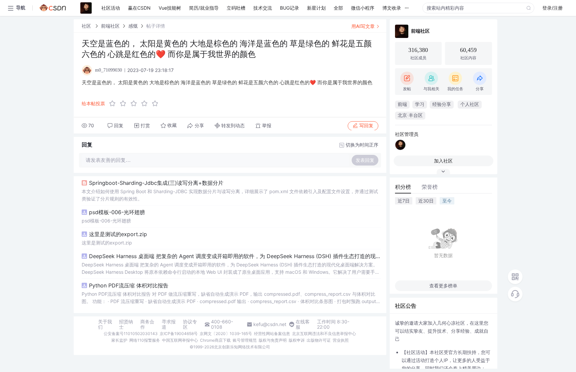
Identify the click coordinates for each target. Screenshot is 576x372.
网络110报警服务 (144, 340)
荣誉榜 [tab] (430, 187)
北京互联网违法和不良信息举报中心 (324, 333)
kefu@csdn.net (269, 324)
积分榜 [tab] (403, 187)
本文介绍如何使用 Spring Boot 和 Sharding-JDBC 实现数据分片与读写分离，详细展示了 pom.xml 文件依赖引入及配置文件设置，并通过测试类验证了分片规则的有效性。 (230, 194)
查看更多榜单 (443, 285)
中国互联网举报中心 (180, 340)
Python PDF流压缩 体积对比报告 (128, 285)
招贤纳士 (126, 324)
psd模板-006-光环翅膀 (117, 212)
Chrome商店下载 (215, 340)
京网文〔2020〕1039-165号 (226, 333)
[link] (87, 26)
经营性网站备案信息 (272, 333)
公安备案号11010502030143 (131, 333)
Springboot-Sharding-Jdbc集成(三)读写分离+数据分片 (156, 183)
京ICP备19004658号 (179, 333)
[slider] (135, 103)
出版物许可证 (319, 340)
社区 (87, 26)
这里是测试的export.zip (118, 234)
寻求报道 (169, 324)
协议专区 (190, 324)
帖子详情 (155, 26)
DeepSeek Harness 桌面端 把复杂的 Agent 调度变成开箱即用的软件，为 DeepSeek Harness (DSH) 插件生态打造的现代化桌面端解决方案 (235, 256)
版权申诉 (297, 340)
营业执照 (341, 340)
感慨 (133, 26)
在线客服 (303, 324)
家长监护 (119, 340)
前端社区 (110, 26)
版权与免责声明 (273, 340)
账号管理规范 (245, 340)
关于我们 (105, 324)
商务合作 (147, 324)
